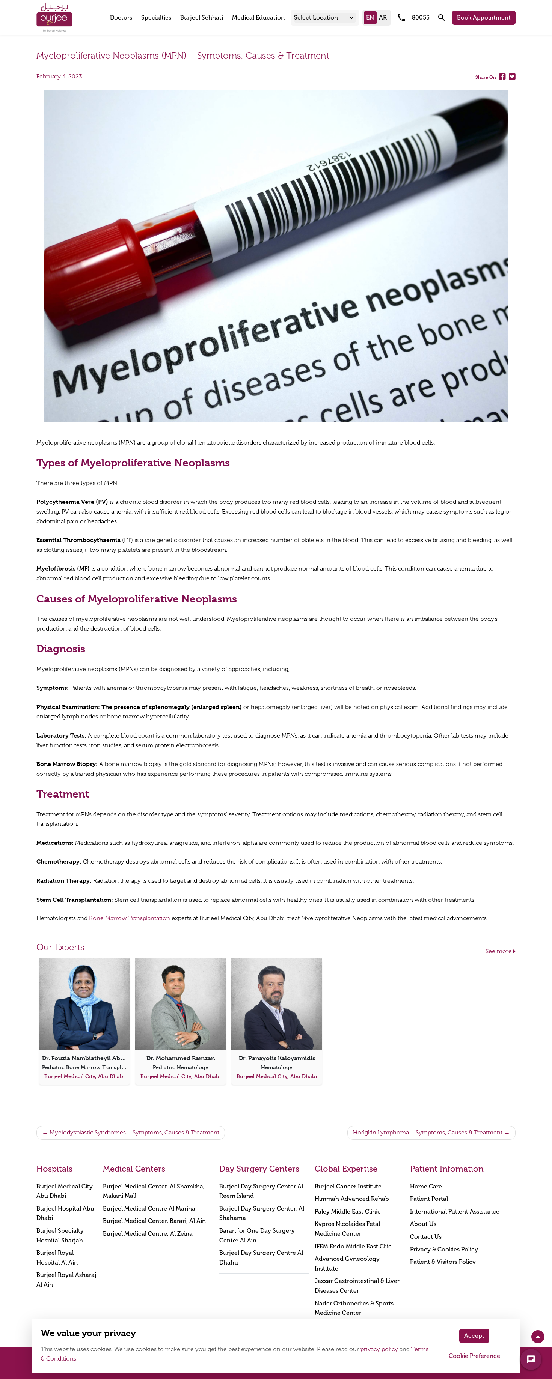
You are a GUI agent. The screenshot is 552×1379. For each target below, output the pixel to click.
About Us (423, 1223)
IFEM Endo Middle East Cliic (353, 1246)
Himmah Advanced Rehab (352, 1198)
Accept (474, 1335)
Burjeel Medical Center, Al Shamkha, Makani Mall (154, 1191)
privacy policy (379, 1349)
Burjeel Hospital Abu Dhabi (65, 1213)
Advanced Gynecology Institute (347, 1263)
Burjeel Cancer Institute (348, 1186)
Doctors (121, 17)
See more (499, 951)
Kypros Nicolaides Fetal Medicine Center (347, 1228)
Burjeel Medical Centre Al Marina (149, 1208)
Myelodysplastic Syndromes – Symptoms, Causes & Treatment (134, 1132)
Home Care (426, 1186)
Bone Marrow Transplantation (129, 918)
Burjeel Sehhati (201, 17)
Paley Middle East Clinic (348, 1211)
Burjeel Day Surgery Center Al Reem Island (261, 1191)
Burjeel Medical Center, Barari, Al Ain (154, 1220)
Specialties (156, 17)
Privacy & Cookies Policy (444, 1249)
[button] (325, 18)
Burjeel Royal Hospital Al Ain (57, 1257)
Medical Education (258, 17)
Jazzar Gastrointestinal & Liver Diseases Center (357, 1285)
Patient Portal (429, 1198)
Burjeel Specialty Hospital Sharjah (60, 1235)
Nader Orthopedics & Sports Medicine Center (354, 1308)
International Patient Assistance (454, 1211)
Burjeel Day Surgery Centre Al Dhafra (261, 1257)
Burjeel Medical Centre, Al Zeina (148, 1233)
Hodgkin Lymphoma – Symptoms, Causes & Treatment (427, 1132)
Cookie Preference (474, 1355)
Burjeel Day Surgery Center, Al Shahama (261, 1213)
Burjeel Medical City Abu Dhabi (64, 1191)
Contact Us (426, 1236)
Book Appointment (484, 17)
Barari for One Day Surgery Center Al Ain (257, 1235)
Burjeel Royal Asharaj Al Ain (66, 1279)
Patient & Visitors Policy (443, 1261)
